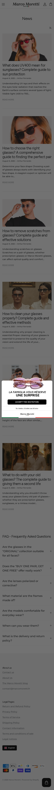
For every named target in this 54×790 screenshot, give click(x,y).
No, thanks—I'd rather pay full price (27, 408)
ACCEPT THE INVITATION (27, 402)
